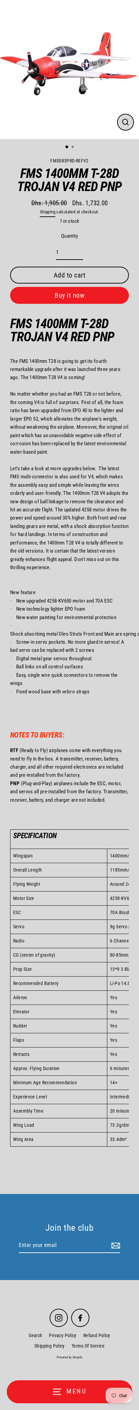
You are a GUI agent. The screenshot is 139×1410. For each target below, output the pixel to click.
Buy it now (69, 295)
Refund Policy (96, 1335)
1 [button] (67, 147)
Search (35, 1335)
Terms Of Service (88, 1346)
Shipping (47, 211)
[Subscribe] (114, 1245)
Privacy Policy (62, 1335)
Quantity (69, 236)
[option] (69, 69)
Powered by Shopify (70, 1357)
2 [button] (73, 147)
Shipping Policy (49, 1346)
